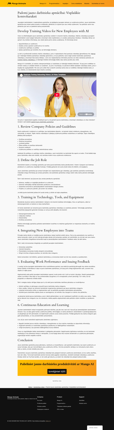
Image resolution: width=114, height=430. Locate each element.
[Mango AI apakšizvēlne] (46, 3)
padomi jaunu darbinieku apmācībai (42, 122)
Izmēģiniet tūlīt (57, 371)
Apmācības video (57, 381)
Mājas (30, 387)
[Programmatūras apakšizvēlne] (65, 403)
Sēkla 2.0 (48, 421)
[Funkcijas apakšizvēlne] (68, 3)
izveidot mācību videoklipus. (26, 60)
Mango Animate (13, 397)
